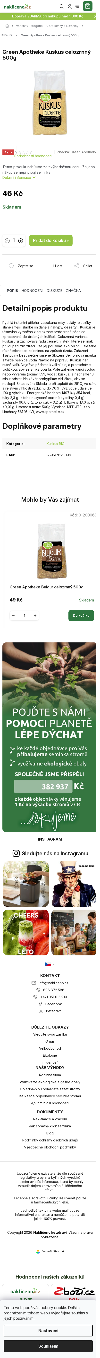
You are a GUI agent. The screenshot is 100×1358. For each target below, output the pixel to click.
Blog (50, 1133)
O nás (50, 1041)
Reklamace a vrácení (50, 1119)
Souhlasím (48, 1346)
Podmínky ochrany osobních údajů (50, 1140)
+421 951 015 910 (53, 997)
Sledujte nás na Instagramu (55, 853)
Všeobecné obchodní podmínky (50, 1147)
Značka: (77, 152)
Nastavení (48, 1330)
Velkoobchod (50, 1048)
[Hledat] (62, 6)
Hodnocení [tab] (32, 290)
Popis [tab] (12, 290)
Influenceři (50, 1062)
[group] (50, 569)
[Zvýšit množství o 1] (20, 240)
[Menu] (77, 6)
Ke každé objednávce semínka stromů (50, 1096)
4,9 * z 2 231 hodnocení (50, 1103)
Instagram (53, 1011)
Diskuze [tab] (54, 290)
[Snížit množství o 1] (7, 240)
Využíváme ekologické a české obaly (50, 1082)
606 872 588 (53, 990)
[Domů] (8, 26)
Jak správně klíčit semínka (50, 1126)
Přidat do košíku (49, 240)
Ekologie (50, 1055)
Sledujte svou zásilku (50, 1034)
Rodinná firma (50, 1075)
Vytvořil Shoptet (53, 1251)
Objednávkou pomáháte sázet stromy (50, 1089)
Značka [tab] (73, 290)
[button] (52, 612)
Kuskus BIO (56, 444)
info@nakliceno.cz (53, 983)
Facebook (53, 1004)
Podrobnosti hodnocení (33, 156)
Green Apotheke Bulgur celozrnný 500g (46, 587)
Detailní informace (16, 177)
